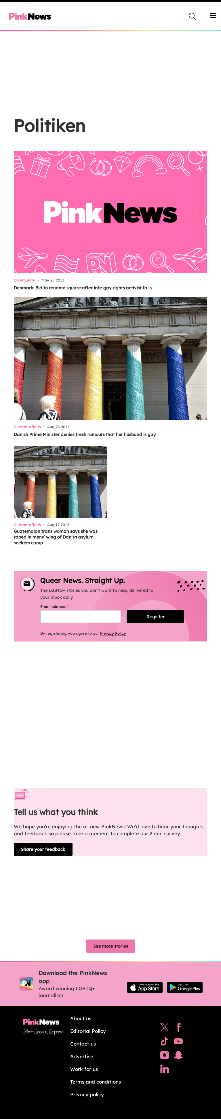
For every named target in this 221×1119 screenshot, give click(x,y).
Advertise (81, 1056)
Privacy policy (87, 1094)
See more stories (110, 946)
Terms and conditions (95, 1082)
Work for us (84, 1069)
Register (155, 616)
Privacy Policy (113, 633)
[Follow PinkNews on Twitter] (164, 1029)
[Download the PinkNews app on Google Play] (185, 987)
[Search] (192, 16)
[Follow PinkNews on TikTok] (164, 1043)
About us (80, 1018)
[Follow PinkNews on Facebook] (178, 1029)
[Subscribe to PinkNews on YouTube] (178, 1043)
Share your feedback (43, 849)
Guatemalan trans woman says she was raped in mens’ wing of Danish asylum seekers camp (56, 536)
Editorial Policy (88, 1031)
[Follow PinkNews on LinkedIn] (164, 1070)
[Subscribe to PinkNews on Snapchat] (178, 1056)
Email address (61, 606)
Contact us (83, 1044)
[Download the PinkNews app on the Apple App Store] (145, 987)
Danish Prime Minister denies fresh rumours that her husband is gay (85, 434)
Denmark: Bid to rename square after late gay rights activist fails (83, 287)
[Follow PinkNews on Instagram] (164, 1056)
